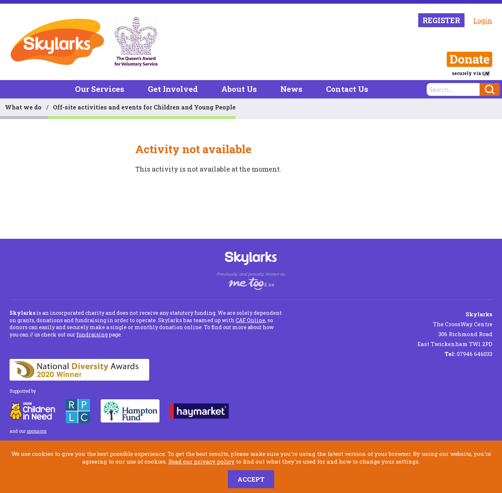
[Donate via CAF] (469, 59)
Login (482, 20)
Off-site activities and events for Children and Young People (144, 107)
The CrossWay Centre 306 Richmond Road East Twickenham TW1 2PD (454, 329)
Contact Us (347, 89)
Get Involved (173, 89)
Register (441, 20)
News (291, 89)
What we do (23, 107)
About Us (239, 89)
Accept (251, 479)
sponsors (37, 431)
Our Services (99, 89)
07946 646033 (468, 353)
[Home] (57, 41)
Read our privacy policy (201, 461)
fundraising (92, 334)
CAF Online (250, 320)
